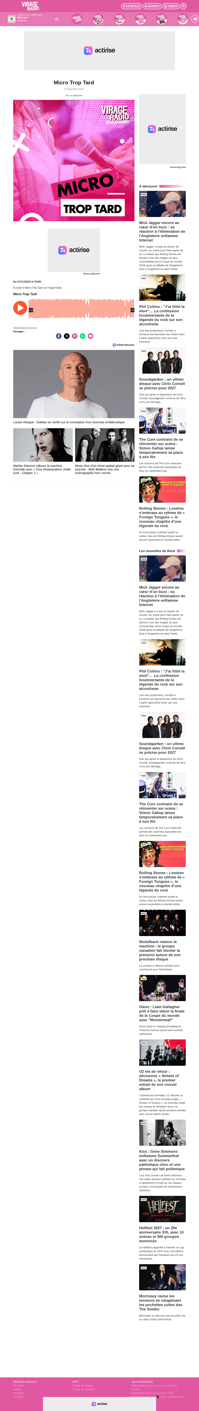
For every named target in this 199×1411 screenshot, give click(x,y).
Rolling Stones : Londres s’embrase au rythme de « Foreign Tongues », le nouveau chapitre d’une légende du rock (162, 517)
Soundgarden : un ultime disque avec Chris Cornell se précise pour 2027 (162, 383)
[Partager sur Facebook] (58, 337)
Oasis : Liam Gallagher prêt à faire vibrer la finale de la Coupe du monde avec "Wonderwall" (162, 1013)
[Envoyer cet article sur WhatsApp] (81, 337)
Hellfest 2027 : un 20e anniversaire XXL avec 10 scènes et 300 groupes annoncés (161, 1234)
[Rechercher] (183, 6)
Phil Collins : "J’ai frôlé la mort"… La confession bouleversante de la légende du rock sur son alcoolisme (162, 315)
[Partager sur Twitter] (65, 337)
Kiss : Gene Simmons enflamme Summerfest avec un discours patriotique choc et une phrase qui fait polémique (162, 1160)
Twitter (17, 1389)
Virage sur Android (83, 1389)
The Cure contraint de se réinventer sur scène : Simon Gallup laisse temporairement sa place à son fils (161, 448)
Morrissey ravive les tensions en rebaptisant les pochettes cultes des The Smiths (160, 1302)
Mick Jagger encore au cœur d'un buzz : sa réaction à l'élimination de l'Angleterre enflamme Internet (162, 231)
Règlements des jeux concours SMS (152, 1392)
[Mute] (56, 19)
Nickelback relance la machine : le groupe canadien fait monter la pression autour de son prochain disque (160, 950)
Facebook (19, 1385)
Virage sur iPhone (82, 1385)
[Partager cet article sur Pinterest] (73, 337)
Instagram (19, 1392)
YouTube (18, 1396)
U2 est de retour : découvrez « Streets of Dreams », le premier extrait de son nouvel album (159, 1080)
